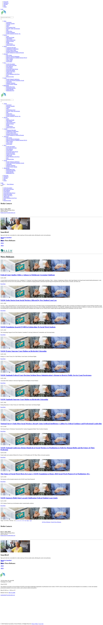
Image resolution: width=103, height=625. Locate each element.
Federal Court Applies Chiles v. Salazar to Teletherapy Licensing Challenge (28, 275)
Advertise (5, 4)
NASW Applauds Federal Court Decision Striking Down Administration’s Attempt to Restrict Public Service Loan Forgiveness (46, 375)
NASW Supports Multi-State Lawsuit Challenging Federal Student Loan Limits (29, 498)
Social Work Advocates (8, 189)
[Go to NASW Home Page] (11, 16)
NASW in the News (7, 195)
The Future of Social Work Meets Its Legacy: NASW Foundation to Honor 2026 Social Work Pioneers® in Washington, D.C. (45, 474)
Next (28, 520)
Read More (3, 284)
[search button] (1, 101)
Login (2, 9)
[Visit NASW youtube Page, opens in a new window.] (9, 622)
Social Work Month (7, 194)
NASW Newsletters (7, 187)
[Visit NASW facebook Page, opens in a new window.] (1, 622)
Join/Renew (6, 3)
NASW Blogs (6, 191)
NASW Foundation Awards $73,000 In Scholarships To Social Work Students (28, 327)
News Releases (6, 190)
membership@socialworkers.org (8, 595)
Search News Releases (56, 522)
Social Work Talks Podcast (9, 193)
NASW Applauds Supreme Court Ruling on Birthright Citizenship (24, 399)
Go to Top (41, 623)
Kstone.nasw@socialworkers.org (8, 212)
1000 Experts (6, 196)
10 (25, 520)
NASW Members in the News (10, 198)
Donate (5, 6)
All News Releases (46, 522)
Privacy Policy (35, 623)
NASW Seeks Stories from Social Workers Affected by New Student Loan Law (29, 300)
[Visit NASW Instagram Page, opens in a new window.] (25, 622)
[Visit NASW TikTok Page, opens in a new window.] (41, 622)
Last (31, 520)
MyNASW (5, 1)
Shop (4, 5)
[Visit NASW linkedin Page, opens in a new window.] (4, 622)
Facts (4, 199)
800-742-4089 (12, 592)
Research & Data (7, 200)
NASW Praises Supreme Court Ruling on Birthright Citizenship (24, 351)
